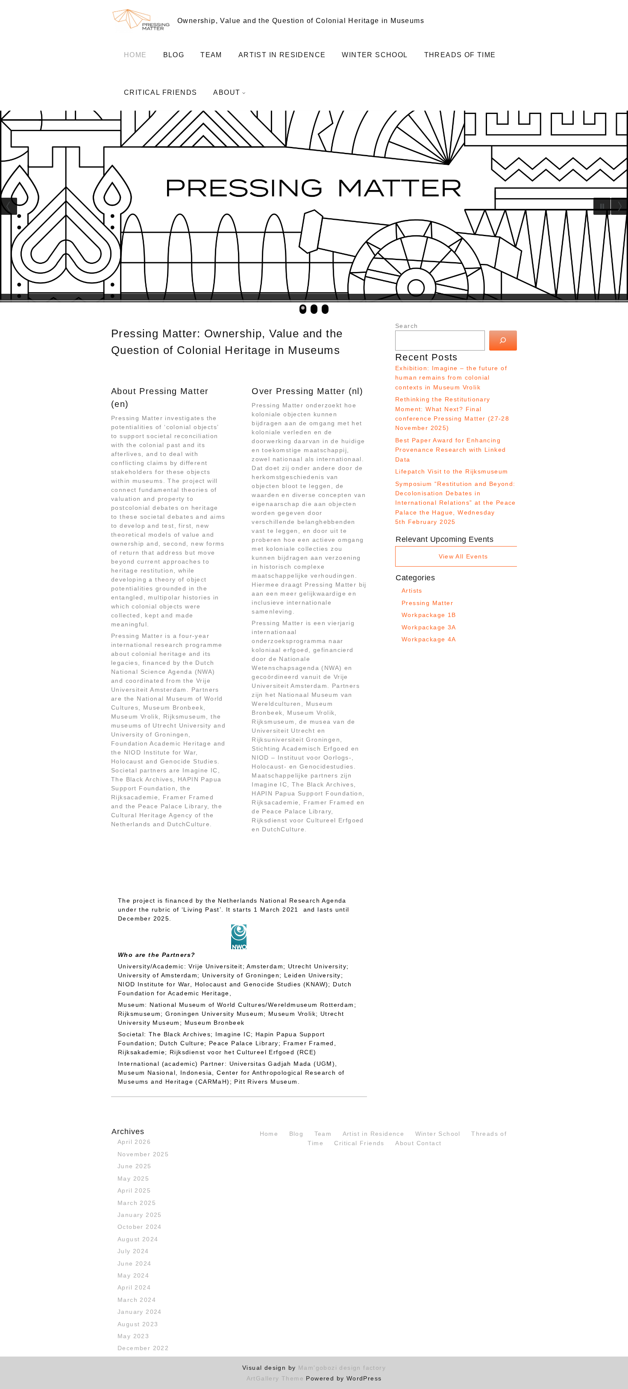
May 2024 (133, 1275)
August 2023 (137, 1324)
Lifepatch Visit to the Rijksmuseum (451, 471)
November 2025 (143, 1154)
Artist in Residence (282, 54)
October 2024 (139, 1226)
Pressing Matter (427, 602)
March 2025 (136, 1202)
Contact (429, 1143)
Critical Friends (160, 92)
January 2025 (139, 1214)
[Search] (503, 340)
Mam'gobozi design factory (342, 1367)
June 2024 (134, 1263)
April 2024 (134, 1287)
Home (135, 54)
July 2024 (133, 1251)
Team (211, 54)
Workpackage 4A (429, 639)
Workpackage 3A (429, 627)
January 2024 (139, 1311)
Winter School (375, 54)
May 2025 (133, 1178)
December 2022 (143, 1348)
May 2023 (133, 1336)
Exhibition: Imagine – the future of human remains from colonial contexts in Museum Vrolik (451, 378)
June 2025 (134, 1166)
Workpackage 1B (429, 614)
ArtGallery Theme (276, 1378)
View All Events (463, 556)
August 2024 (137, 1239)
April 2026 (134, 1141)
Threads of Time (460, 54)
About (226, 92)
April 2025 (134, 1190)
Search (406, 325)
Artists (412, 590)
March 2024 (136, 1299)
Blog (174, 54)
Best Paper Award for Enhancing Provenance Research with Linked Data (450, 450)
